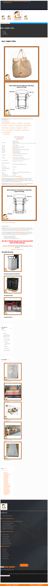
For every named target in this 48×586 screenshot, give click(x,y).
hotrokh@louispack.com (7, 2)
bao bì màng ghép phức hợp (9, 246)
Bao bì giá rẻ (13, 123)
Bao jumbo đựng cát (8, 317)
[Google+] (23, 565)
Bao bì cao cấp (5, 556)
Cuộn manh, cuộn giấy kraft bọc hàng (6, 336)
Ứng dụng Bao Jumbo (7, 344)
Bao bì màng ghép (7, 350)
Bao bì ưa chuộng (6, 558)
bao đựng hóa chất (18, 125)
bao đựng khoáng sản (27, 125)
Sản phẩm (4, 32)
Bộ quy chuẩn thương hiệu (7, 543)
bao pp (28, 245)
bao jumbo (25, 245)
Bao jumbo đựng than (8, 295)
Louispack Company (9, 528)
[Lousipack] (7, 567)
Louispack (5, 245)
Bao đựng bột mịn (27, 123)
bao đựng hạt (11, 125)
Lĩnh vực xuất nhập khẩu (6, 132)
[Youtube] (24, 565)
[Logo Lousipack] (24, 506)
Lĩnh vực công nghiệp (9, 130)
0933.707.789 (5, 515)
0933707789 (28, 1)
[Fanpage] (21, 565)
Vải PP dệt (25, 127)
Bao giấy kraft (6, 348)
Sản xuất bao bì (19, 127)
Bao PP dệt (6, 346)
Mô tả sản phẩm (6, 134)
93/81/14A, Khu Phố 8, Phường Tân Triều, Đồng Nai (13, 521)
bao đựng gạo (4, 125)
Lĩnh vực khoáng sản (25, 130)
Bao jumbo (4, 33)
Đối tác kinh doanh (6, 536)
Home (4, 31)
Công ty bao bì (12, 127)
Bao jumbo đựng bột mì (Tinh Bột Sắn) (12, 273)
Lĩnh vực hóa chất (17, 130)
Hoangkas (12, 569)
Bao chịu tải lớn (19, 123)
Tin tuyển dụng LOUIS (6, 541)
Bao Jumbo (5, 549)
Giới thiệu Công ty (6, 534)
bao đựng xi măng (5, 127)
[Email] (26, 565)
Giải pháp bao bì (5, 538)
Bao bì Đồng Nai (7, 123)
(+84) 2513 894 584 (10, 523)
